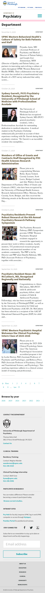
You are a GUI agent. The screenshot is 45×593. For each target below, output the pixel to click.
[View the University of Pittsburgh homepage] (12, 3)
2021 (38, 400)
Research (22, 572)
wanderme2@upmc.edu (12, 463)
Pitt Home (30, 7)
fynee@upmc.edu (10, 478)
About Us (22, 564)
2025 (10, 400)
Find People (38, 7)
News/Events (22, 585)
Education (22, 568)
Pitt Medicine (21, 7)
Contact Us (7, 443)
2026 (3, 400)
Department (39, 32)
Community (22, 580)
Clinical (22, 576)
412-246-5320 (8, 466)
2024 (17, 400)
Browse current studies (13, 501)
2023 (24, 400)
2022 (31, 400)
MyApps (27, 517)
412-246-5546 (8, 481)
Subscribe (21, 554)
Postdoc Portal (9, 521)
